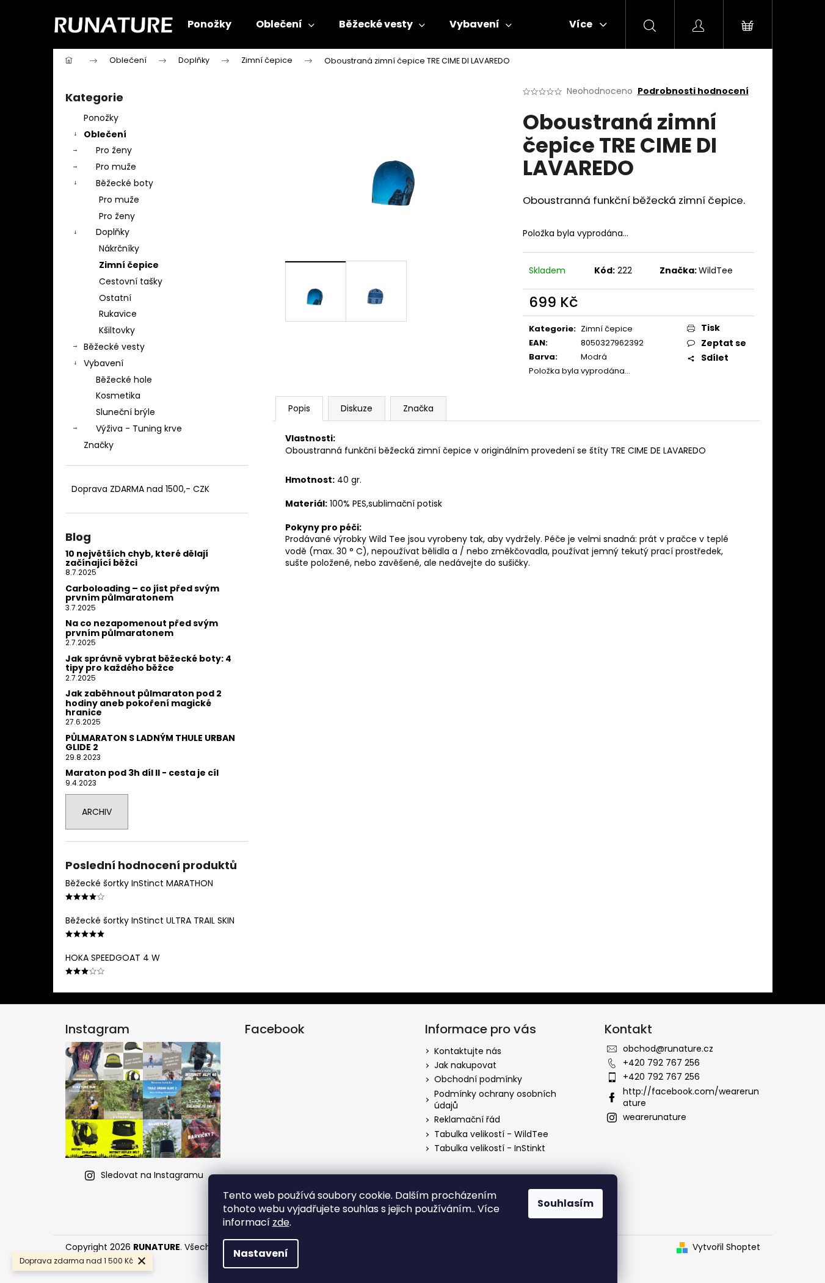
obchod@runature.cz (668, 1049)
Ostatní (115, 298)
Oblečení (105, 134)
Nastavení (260, 1253)
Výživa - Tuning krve (139, 428)
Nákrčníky (119, 248)
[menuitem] (209, 24)
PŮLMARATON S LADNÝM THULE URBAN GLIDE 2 (150, 743)
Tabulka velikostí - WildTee (491, 1134)
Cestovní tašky (130, 281)
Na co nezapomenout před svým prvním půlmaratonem (141, 628)
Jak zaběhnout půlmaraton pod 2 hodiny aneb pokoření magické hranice (143, 703)
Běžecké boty (124, 183)
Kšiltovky (117, 330)
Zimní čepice (129, 265)
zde (280, 1222)
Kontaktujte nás (467, 1051)
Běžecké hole (124, 380)
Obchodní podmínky (478, 1079)
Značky (99, 445)
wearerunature (654, 1117)
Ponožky (101, 118)
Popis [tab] (299, 408)
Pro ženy (114, 150)
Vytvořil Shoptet (726, 1247)
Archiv (97, 812)
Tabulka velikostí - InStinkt (489, 1148)
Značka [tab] (418, 408)
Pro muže (116, 167)
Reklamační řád (467, 1119)
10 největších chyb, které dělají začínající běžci (136, 558)
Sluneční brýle (125, 412)
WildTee (716, 270)
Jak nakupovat (465, 1065)
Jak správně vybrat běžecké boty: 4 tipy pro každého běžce (148, 663)
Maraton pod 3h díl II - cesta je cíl (142, 773)
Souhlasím (565, 1203)
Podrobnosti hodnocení (693, 91)
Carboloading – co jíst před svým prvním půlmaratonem (142, 593)
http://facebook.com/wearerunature (691, 1097)
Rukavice (118, 314)
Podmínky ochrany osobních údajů (495, 1099)
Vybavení (103, 363)
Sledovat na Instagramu (152, 1175)
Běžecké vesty (114, 347)
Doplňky (112, 232)
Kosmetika (118, 395)
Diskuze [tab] (357, 408)
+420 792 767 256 (661, 1063)
